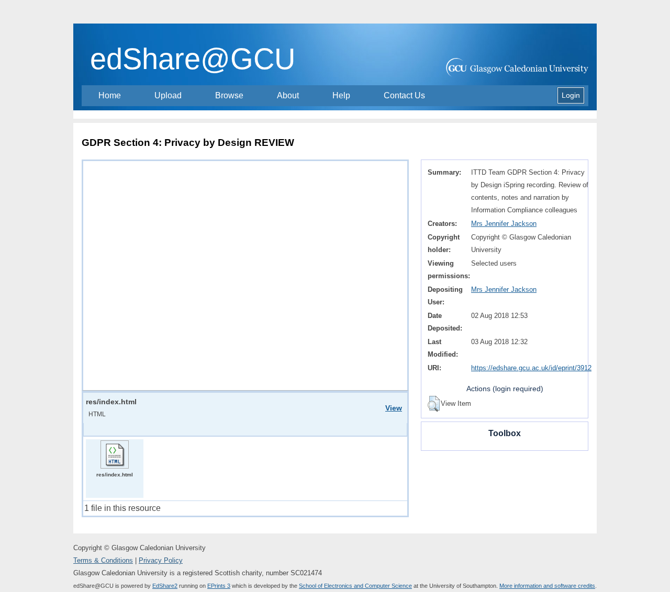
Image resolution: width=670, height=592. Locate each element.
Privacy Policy (161, 560)
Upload (168, 95)
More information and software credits (547, 586)
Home (109, 95)
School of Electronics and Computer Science (355, 586)
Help (341, 95)
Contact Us (404, 95)
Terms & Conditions (103, 560)
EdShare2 (164, 586)
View (393, 408)
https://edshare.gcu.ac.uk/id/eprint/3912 (531, 368)
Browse (229, 95)
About (288, 95)
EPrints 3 (218, 586)
